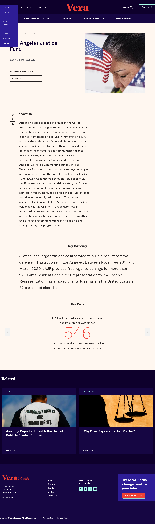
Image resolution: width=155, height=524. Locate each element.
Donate (145, 7)
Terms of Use (48, 518)
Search (126, 7)
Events (50, 488)
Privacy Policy (62, 518)
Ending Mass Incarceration (36, 18)
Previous (7, 332)
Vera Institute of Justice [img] (77, 7)
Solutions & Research (94, 18)
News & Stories (123, 18)
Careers (51, 484)
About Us (51, 480)
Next (147, 332)
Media (50, 492)
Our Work (66, 18)
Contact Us (53, 496)
